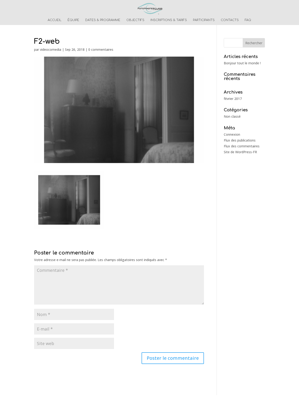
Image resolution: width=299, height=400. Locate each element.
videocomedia (50, 49)
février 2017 (233, 98)
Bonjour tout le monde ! (242, 63)
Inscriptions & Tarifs (168, 20)
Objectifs (135, 20)
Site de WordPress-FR (240, 152)
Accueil (54, 20)
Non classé (232, 116)
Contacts (230, 20)
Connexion (232, 134)
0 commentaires (100, 49)
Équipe (73, 20)
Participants (204, 20)
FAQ (248, 20)
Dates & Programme (102, 20)
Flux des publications (240, 140)
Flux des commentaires (242, 146)
